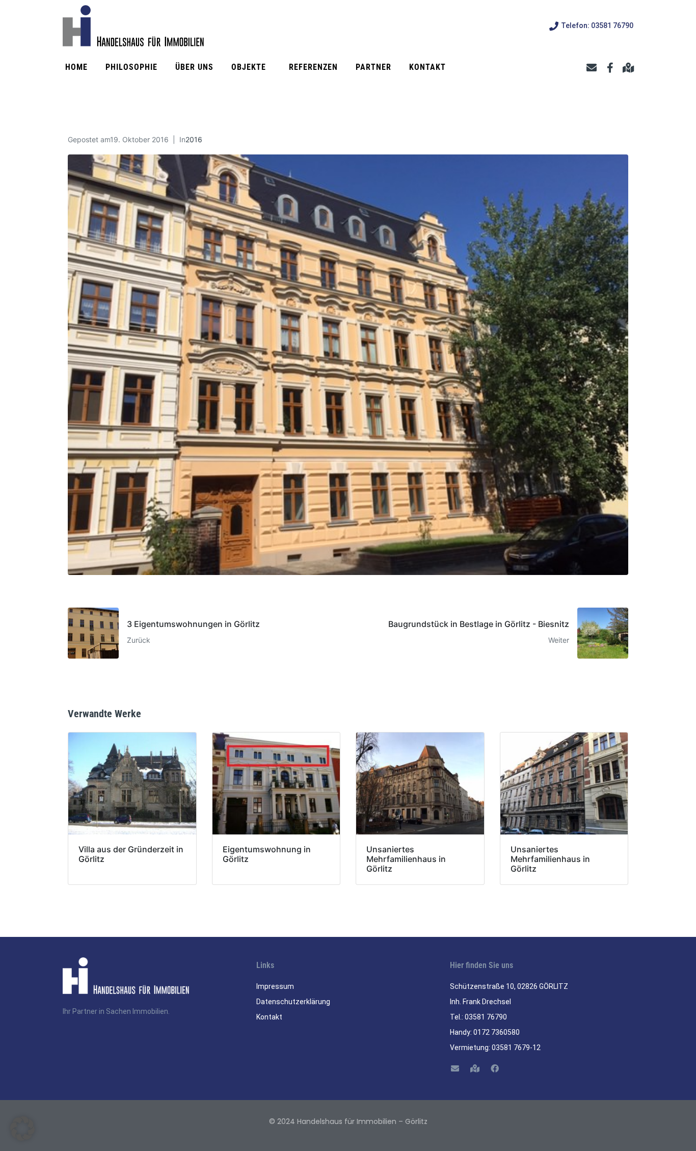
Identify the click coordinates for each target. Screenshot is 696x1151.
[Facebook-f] (610, 68)
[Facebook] (494, 1069)
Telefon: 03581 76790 (597, 25)
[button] (22, 1128)
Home (76, 67)
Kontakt (427, 67)
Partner (373, 67)
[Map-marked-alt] (628, 68)
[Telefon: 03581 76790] (553, 26)
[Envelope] (591, 68)
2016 (193, 139)
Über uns (194, 67)
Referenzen (313, 67)
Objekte (248, 67)
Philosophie (131, 67)
